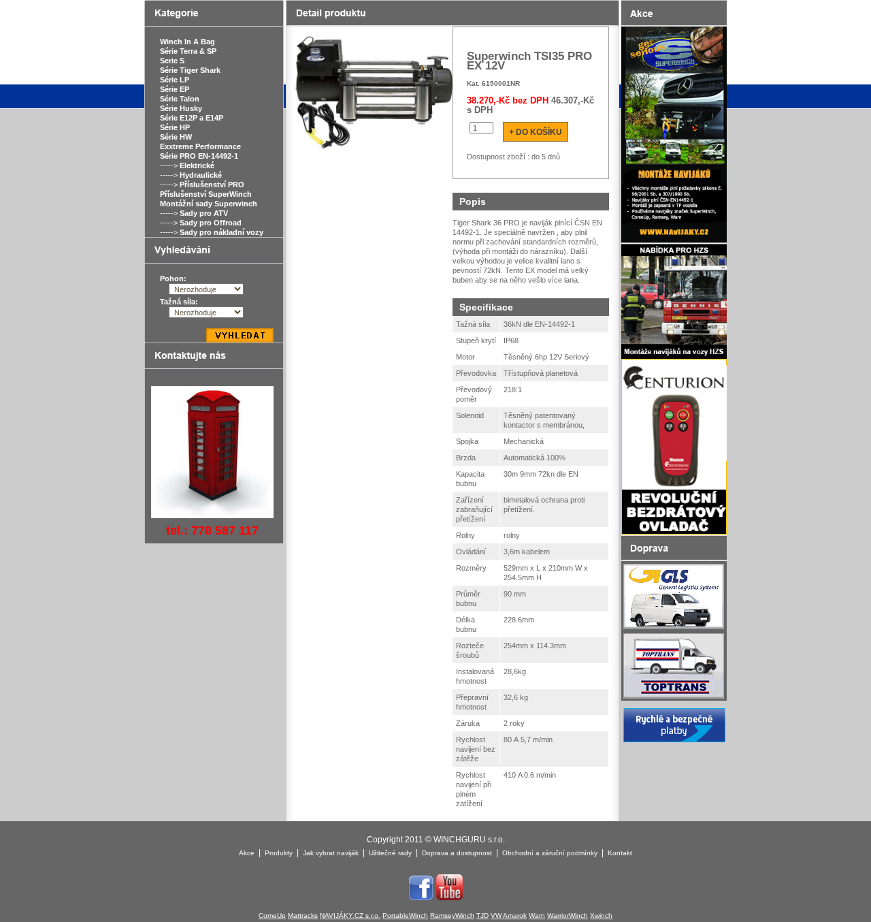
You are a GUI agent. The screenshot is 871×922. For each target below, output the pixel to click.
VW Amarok (509, 915)
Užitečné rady (390, 853)
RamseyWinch (452, 915)
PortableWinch (405, 915)
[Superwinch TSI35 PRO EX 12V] (373, 93)
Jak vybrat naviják (331, 853)
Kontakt (620, 853)
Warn (537, 915)
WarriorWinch (567, 915)
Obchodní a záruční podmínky (549, 853)
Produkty (279, 853)
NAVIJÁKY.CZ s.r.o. (350, 915)
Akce (246, 853)
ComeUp (272, 915)
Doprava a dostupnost (457, 853)
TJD (482, 915)
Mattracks (303, 915)
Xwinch (601, 915)
